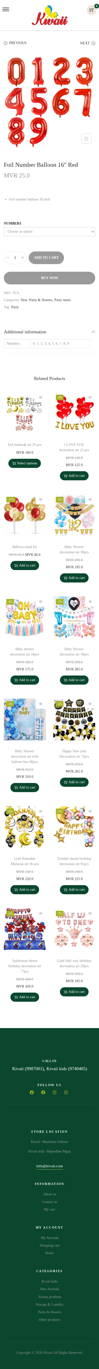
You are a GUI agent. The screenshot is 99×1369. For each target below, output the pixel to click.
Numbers (12, 223)
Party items (62, 300)
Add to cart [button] (77, 476)
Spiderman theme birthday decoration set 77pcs (24, 966)
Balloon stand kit (24, 547)
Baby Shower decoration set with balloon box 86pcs (24, 756)
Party (15, 307)
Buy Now (49, 278)
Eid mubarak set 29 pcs (24, 445)
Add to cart (46, 258)
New (24, 300)
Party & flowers (40, 300)
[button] (49, 1167)
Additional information (25, 331)
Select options (27, 463)
